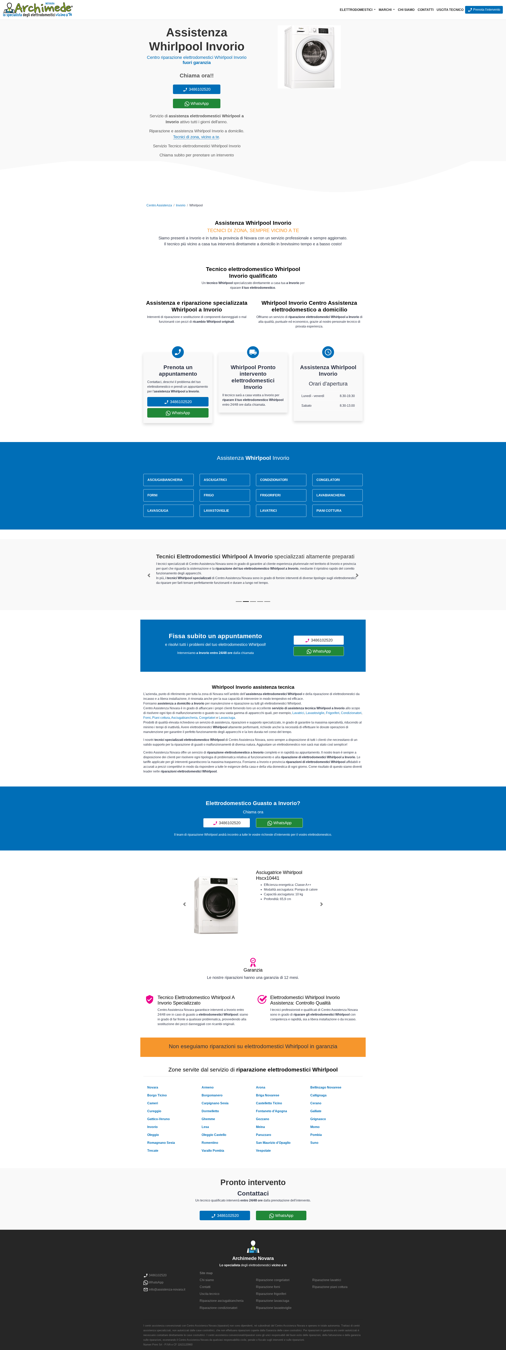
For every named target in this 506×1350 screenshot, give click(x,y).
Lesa (205, 1127)
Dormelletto (210, 1111)
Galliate (315, 1111)
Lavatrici (298, 713)
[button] (148, 575)
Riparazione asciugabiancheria (222, 1300)
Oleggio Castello (214, 1134)
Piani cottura (161, 717)
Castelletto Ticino (269, 1103)
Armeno (208, 1087)
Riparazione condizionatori (218, 1308)
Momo (315, 1127)
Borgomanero (212, 1095)
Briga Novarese (267, 1095)
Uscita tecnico (450, 9)
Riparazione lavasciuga (272, 1300)
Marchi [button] (385, 9)
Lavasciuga (227, 717)
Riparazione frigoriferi (271, 1293)
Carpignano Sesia (215, 1103)
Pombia (316, 1134)
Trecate (152, 1150)
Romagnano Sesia (161, 1142)
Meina (260, 1127)
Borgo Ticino (157, 1095)
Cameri (152, 1103)
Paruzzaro (263, 1134)
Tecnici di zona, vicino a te (196, 137)
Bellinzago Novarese (325, 1087)
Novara (152, 1087)
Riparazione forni (268, 1287)
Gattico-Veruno (158, 1119)
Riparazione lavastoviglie (274, 1308)
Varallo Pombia (213, 1150)
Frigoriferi (332, 713)
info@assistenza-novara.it (166, 1289)
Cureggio (154, 1111)
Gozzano (262, 1119)
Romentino (210, 1142)
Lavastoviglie (315, 713)
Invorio (180, 205)
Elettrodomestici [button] (356, 9)
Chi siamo (406, 9)
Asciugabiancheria (184, 717)
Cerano (315, 1103)
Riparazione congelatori (273, 1280)
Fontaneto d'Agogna (271, 1111)
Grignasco (318, 1119)
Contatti (425, 9)
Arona (260, 1087)
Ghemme (208, 1119)
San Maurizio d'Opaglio (273, 1142)
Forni (147, 717)
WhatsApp (199, 103)
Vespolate (263, 1150)
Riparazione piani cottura (329, 1287)
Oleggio (153, 1134)
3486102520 (199, 89)
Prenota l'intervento (486, 9)
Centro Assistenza (159, 205)
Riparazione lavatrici (326, 1280)
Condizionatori (351, 713)
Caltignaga (318, 1095)
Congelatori (207, 717)
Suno (314, 1142)
